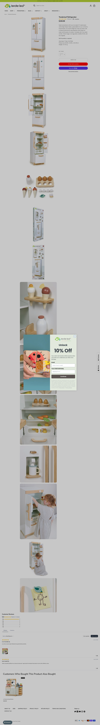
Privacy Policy (61, 387)
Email (53, 362)
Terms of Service (69, 387)
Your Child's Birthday (57, 368)
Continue (63, 376)
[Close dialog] (75, 336)
